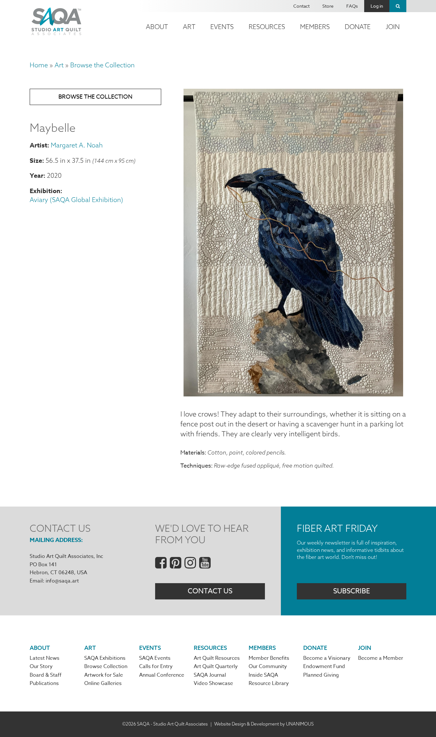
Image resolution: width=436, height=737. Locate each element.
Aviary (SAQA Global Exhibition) (76, 200)
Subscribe (351, 591)
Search (397, 6)
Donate (358, 27)
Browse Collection (105, 666)
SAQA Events (154, 658)
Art (189, 27)
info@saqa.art (62, 581)
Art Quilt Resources (217, 658)
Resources (267, 27)
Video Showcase (213, 683)
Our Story (41, 666)
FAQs (352, 6)
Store (328, 6)
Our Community (268, 666)
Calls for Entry (156, 666)
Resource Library (269, 683)
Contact (301, 6)
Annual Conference (161, 675)
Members (315, 27)
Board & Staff (46, 675)
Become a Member (380, 658)
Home (39, 65)
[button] (293, 393)
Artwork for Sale (103, 675)
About (157, 27)
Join (393, 27)
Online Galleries (103, 683)
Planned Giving (321, 675)
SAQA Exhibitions (104, 658)
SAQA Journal (210, 675)
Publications (44, 683)
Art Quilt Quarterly (216, 666)
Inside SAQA (263, 675)
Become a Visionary (326, 658)
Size (36, 160)
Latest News (44, 658)
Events (222, 27)
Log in (377, 6)
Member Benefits (269, 658)
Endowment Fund (324, 666)
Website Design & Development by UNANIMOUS (264, 724)
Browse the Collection (102, 65)
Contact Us (210, 591)
